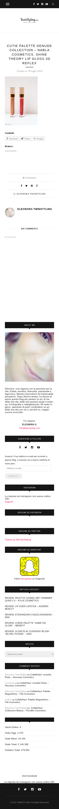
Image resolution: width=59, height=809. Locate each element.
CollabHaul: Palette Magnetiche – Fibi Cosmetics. (27, 692)
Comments (29, 177)
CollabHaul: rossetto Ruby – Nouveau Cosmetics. (28, 675)
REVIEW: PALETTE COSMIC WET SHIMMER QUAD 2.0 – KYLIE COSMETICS (28, 599)
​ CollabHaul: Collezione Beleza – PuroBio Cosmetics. (25, 709)
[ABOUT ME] (29, 357)
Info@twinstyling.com (29, 428)
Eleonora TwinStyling (31, 194)
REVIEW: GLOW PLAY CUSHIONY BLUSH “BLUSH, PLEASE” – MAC (27, 632)
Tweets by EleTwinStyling (18, 539)
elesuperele (26, 579)
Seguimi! (9, 502)
